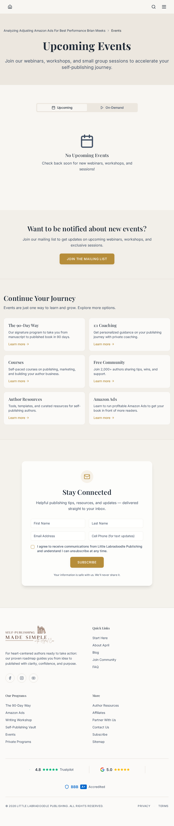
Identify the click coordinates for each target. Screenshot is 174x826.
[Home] (9, 6)
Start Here (100, 638)
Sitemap (98, 742)
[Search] (154, 7)
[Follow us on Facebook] (9, 678)
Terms (163, 806)
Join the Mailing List (87, 259)
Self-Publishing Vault (20, 727)
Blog (95, 652)
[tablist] (87, 107)
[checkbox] (32, 547)
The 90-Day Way (18, 705)
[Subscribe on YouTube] (33, 678)
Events (10, 734)
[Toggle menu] (164, 6)
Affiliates (98, 713)
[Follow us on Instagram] (21, 678)
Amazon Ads (14, 713)
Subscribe (86, 562)
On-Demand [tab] (115, 107)
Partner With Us (104, 720)
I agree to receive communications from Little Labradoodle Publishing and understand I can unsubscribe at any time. (89, 548)
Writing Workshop (18, 720)
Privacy (144, 806)
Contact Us (100, 727)
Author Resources (105, 705)
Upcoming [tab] (64, 107)
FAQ (95, 667)
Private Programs (18, 742)
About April (100, 645)
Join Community (104, 660)
